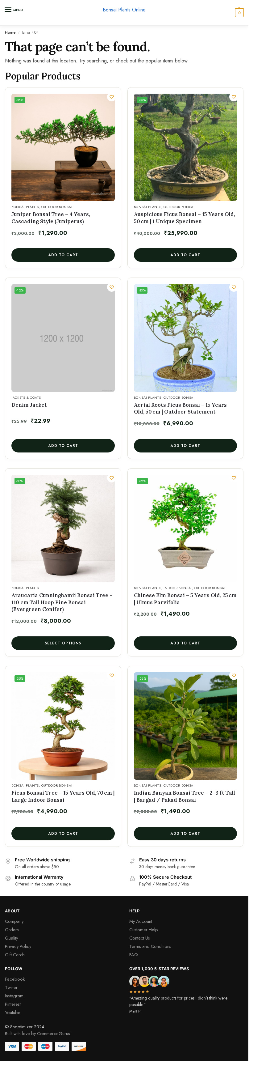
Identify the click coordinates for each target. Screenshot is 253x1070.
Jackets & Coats (26, 397)
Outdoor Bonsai (57, 207)
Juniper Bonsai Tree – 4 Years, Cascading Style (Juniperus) (50, 218)
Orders (12, 929)
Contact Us (139, 938)
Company (14, 921)
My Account (140, 921)
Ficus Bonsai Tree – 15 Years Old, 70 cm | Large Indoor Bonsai (62, 796)
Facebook (15, 979)
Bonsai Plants (25, 207)
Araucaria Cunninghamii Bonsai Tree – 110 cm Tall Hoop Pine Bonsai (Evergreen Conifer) (62, 602)
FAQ (133, 954)
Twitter (11, 987)
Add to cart (63, 255)
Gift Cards (15, 954)
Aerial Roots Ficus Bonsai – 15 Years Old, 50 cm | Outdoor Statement (180, 408)
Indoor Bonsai (178, 588)
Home (10, 32)
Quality (11, 938)
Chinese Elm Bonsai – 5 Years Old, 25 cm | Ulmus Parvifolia (185, 599)
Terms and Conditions (150, 946)
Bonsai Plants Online (124, 9)
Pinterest (13, 1004)
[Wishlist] (111, 96)
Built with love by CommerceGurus (37, 1033)
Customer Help (143, 929)
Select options (63, 643)
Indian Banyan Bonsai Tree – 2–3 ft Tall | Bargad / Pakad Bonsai (184, 796)
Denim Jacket (29, 404)
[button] (239, 12)
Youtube (12, 1012)
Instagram (14, 995)
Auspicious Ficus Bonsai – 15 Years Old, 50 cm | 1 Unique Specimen (184, 218)
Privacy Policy (18, 946)
